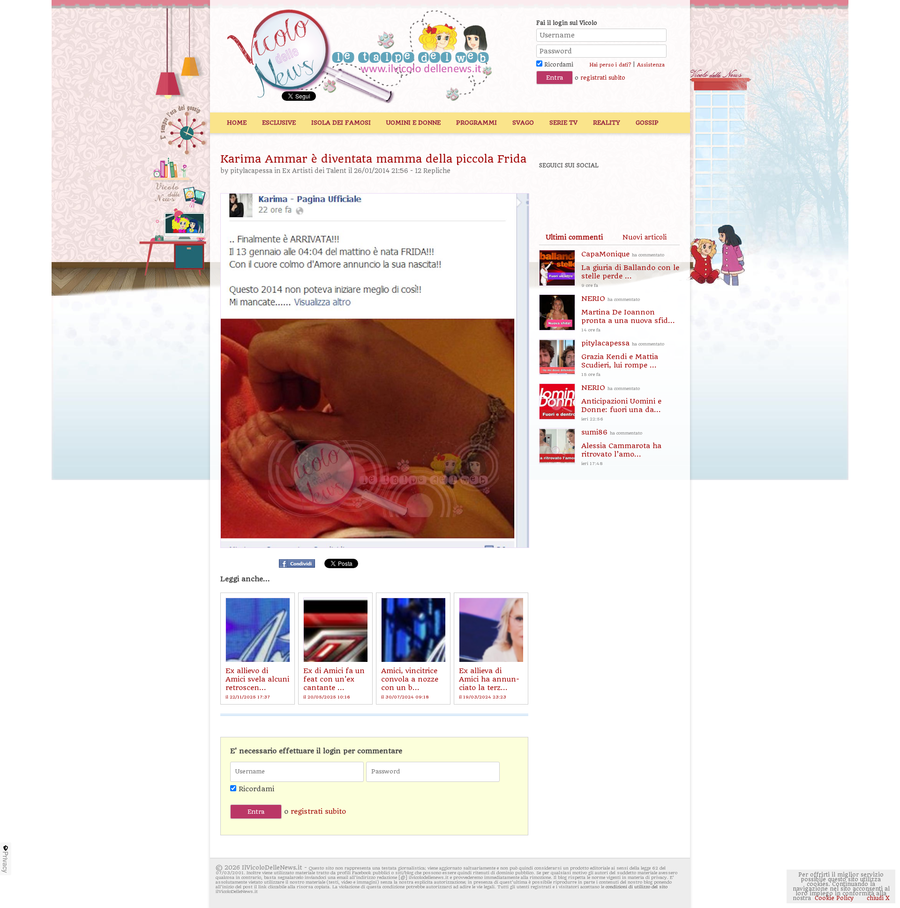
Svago (523, 122)
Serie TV (563, 122)
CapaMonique (630, 269)
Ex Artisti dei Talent (314, 170)
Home (237, 122)
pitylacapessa (251, 170)
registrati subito (602, 78)
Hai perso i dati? (610, 65)
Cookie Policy (834, 898)
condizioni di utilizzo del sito (637, 886)
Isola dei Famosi (341, 122)
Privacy (5, 862)
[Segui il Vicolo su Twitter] (586, 191)
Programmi (476, 122)
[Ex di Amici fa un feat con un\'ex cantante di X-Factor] (335, 630)
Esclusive (279, 122)
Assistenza (651, 65)
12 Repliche (432, 170)
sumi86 (621, 447)
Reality (606, 122)
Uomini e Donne (413, 122)
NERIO (628, 313)
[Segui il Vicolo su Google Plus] (619, 191)
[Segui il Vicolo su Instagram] (651, 191)
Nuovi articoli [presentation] (644, 237)
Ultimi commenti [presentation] (574, 237)
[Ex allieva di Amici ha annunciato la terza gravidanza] (491, 630)
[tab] (574, 237)
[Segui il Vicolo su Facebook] (554, 191)
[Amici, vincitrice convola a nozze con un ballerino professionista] (413, 630)
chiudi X (877, 898)
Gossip (647, 122)
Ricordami (557, 64)
